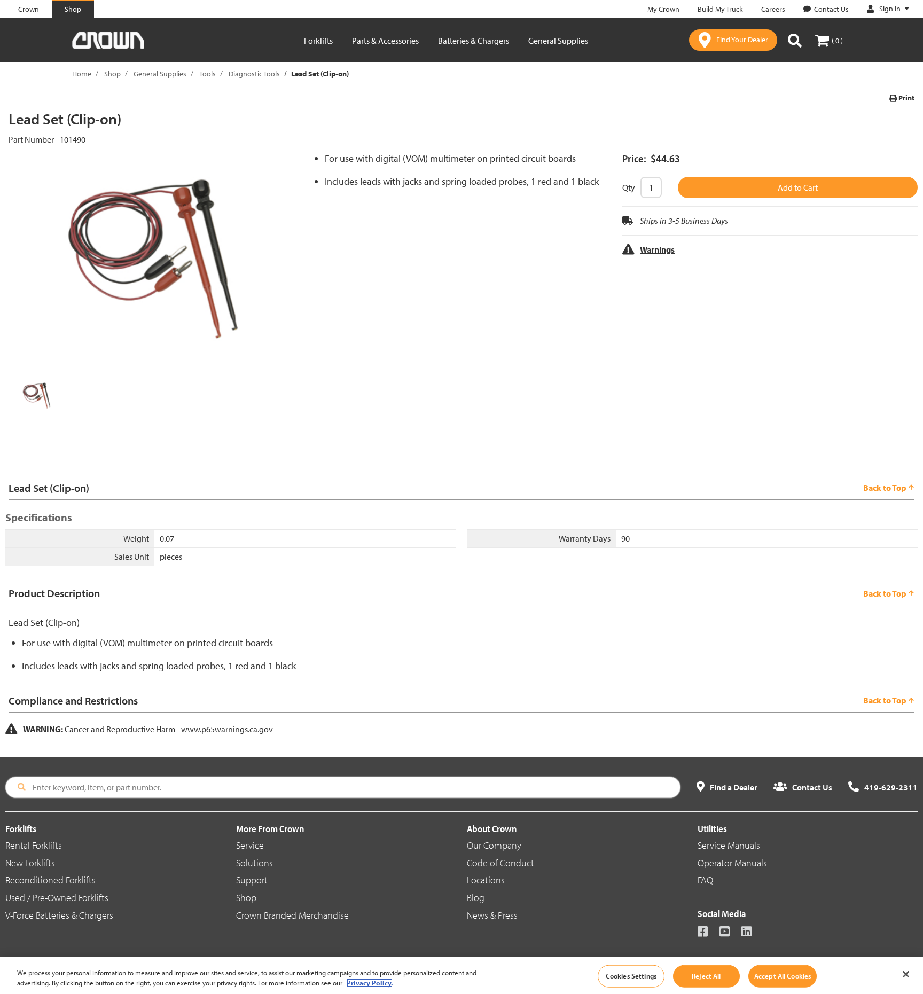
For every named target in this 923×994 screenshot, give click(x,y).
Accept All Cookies (782, 976)
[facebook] (707, 932)
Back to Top (884, 487)
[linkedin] (751, 932)
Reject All (706, 976)
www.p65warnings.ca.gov (227, 729)
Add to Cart (798, 187)
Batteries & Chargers (473, 40)
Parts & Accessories (385, 40)
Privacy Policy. (370, 983)
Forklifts (318, 40)
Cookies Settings (631, 976)
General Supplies (558, 40)
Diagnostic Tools (254, 74)
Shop (112, 74)
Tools (207, 74)
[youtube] (729, 932)
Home (81, 74)
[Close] (906, 974)
